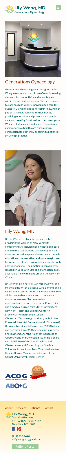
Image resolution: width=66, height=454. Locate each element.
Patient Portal (25, 446)
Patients (35, 408)
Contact (48, 408)
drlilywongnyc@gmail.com (26, 439)
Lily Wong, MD (29, 9)
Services (21, 408)
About (9, 408)
